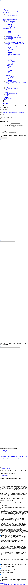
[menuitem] (15, 9)
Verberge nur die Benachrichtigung (18, 584)
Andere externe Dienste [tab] (5, 543)
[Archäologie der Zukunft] (6, 3)
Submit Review (3, 138)
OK (1, 475)
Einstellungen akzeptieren (5, 584)
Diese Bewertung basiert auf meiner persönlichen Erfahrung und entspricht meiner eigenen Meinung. (13, 136)
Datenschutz (2, 583)
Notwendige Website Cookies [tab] (6, 500)
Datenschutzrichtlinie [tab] (4, 577)
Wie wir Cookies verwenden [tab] (6, 483)
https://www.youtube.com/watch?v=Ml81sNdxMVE (14, 112)
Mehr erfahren (5, 475)
